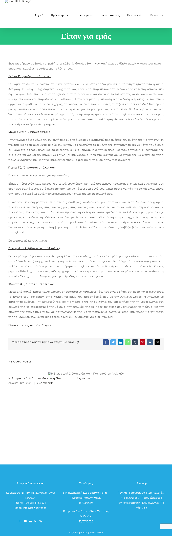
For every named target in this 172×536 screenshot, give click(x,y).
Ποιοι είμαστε (150, 497)
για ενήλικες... (130, 497)
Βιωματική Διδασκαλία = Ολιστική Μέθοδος (86, 514)
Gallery (86, 373)
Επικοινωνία (150, 502)
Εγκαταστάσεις (129, 502)
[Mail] (35, 521)
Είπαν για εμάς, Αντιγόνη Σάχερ (29, 325)
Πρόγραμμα (137, 492)
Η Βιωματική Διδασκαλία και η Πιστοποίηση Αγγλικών (49, 378)
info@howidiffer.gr (34, 508)
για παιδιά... (156, 492)
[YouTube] (25, 521)
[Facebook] (20, 521)
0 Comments (45, 383)
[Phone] (40, 521)
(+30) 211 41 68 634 (35, 502)
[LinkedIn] (30, 521)
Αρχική (122, 492)
